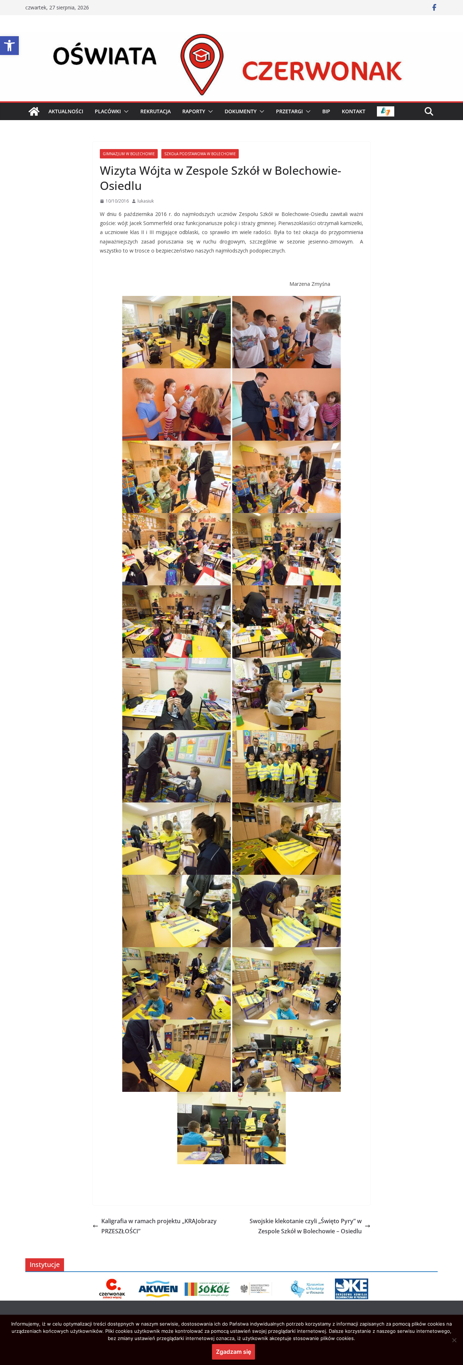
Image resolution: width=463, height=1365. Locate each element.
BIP (326, 111)
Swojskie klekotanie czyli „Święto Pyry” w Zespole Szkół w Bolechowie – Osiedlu (306, 1226)
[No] (454, 1340)
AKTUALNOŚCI (65, 111)
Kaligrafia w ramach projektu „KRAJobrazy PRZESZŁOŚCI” (159, 1226)
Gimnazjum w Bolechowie (129, 153)
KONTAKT (353, 111)
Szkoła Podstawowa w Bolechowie (200, 153)
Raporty (193, 111)
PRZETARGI (289, 111)
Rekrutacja (155, 111)
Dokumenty (240, 111)
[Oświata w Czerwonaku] (231, 37)
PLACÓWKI (108, 111)
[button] (9, 45)
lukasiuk (145, 201)
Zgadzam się (233, 1351)
